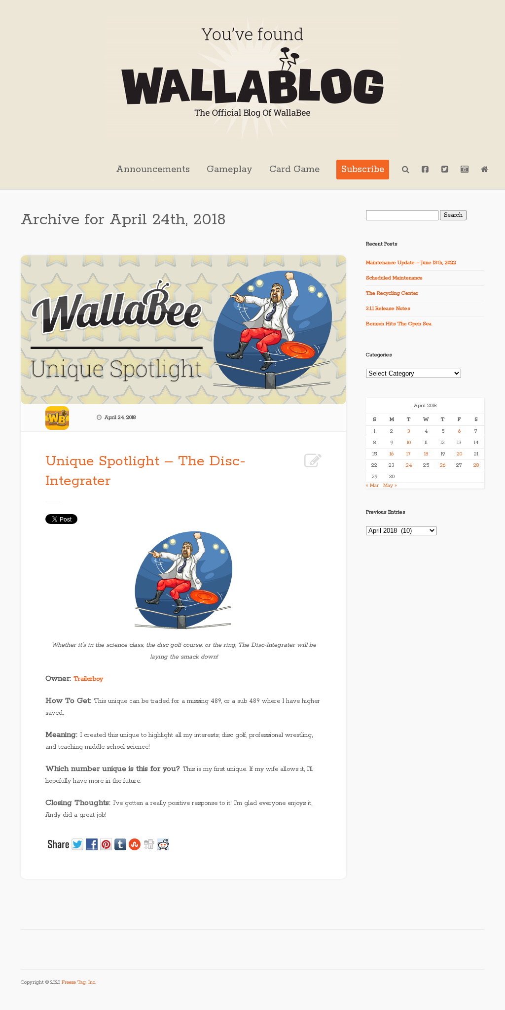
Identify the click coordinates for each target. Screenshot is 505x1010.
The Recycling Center (392, 293)
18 (426, 454)
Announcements (153, 169)
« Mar (372, 485)
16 (392, 454)
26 (442, 465)
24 (409, 465)
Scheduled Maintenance (394, 278)
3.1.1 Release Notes (388, 308)
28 (476, 465)
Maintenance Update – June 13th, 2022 (411, 262)
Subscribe (362, 169)
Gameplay (229, 169)
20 (459, 454)
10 (409, 442)
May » (390, 485)
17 (408, 454)
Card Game (294, 169)
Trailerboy (88, 679)
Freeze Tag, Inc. (79, 982)
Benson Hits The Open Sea (399, 323)
